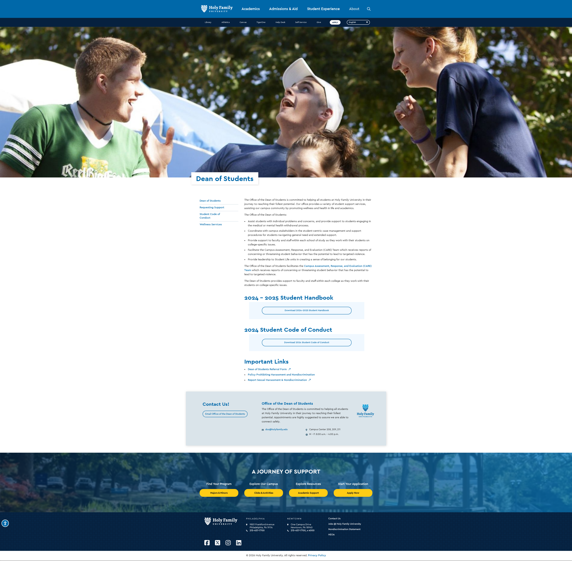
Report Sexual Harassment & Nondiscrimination (277, 380)
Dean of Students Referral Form (267, 369)
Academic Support (308, 493)
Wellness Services (211, 224)
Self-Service (301, 22)
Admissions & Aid (283, 9)
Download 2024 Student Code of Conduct (306, 342)
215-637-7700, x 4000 (302, 530)
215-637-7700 (257, 530)
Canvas (243, 22)
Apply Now (353, 493)
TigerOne (261, 22)
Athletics (226, 22)
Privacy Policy (317, 555)
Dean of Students (210, 200)
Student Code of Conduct (210, 216)
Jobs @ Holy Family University (344, 524)
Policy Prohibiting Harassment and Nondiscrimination (281, 374)
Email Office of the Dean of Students (225, 414)
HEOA (331, 534)
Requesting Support (212, 207)
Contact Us (334, 518)
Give (319, 22)
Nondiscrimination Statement (344, 529)
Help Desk (280, 22)
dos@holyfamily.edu (276, 429)
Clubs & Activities (263, 493)
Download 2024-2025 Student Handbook (307, 310)
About (354, 9)
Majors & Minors (219, 493)
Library (208, 22)
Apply (335, 22)
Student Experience (323, 9)
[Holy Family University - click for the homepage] (224, 521)
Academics (251, 9)
